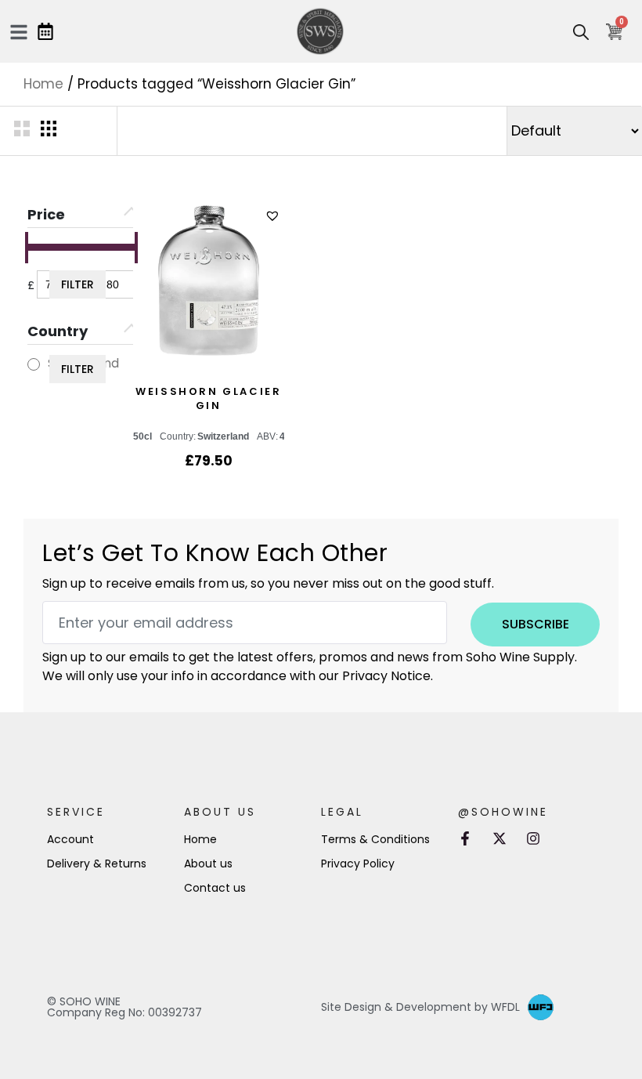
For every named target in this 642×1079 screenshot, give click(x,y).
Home (43, 83)
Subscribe (535, 624)
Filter (77, 284)
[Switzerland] (33, 364)
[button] (274, 216)
